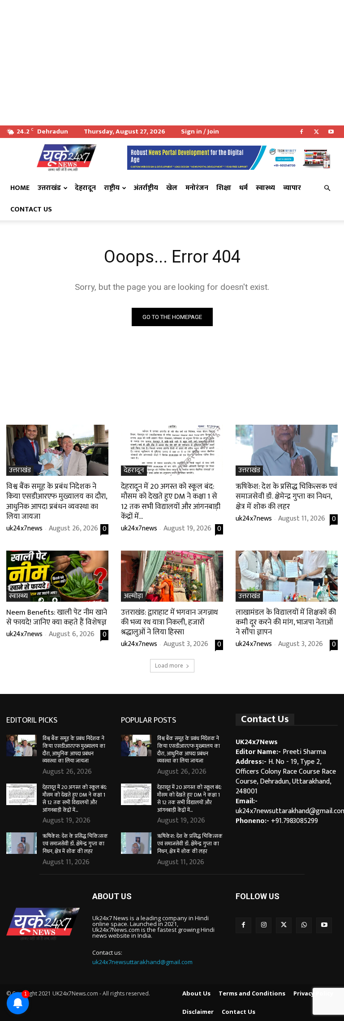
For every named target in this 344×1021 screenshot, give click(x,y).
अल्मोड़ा (133, 596)
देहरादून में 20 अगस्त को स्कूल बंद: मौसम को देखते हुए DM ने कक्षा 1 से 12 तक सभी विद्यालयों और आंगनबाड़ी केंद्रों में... (170, 501)
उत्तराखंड (49, 188)
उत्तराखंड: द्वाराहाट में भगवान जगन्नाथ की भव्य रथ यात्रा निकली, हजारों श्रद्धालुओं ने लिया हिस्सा (169, 622)
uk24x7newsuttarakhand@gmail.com (142, 962)
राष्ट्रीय (112, 188)
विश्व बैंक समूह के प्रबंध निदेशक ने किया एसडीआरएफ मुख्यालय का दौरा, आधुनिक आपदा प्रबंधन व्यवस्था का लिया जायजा (57, 501)
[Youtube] (331, 131)
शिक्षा (223, 188)
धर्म (243, 188)
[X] (316, 131)
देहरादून (85, 188)
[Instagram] (263, 925)
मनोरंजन (196, 188)
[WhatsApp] (304, 925)
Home (20, 188)
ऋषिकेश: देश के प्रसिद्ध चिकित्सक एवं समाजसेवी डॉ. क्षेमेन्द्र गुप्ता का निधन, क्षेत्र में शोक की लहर (286, 496)
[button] (327, 188)
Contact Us (31, 209)
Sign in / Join (200, 131)
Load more (169, 665)
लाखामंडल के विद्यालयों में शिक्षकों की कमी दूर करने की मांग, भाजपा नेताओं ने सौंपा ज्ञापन (286, 622)
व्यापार (292, 188)
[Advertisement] (172, 62)
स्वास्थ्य (265, 188)
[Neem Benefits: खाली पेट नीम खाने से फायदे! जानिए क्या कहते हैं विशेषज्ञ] (57, 576)
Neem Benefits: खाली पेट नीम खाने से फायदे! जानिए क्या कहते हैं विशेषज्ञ (56, 617)
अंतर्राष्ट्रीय (145, 188)
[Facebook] (301, 131)
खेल (171, 188)
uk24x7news (24, 528)
